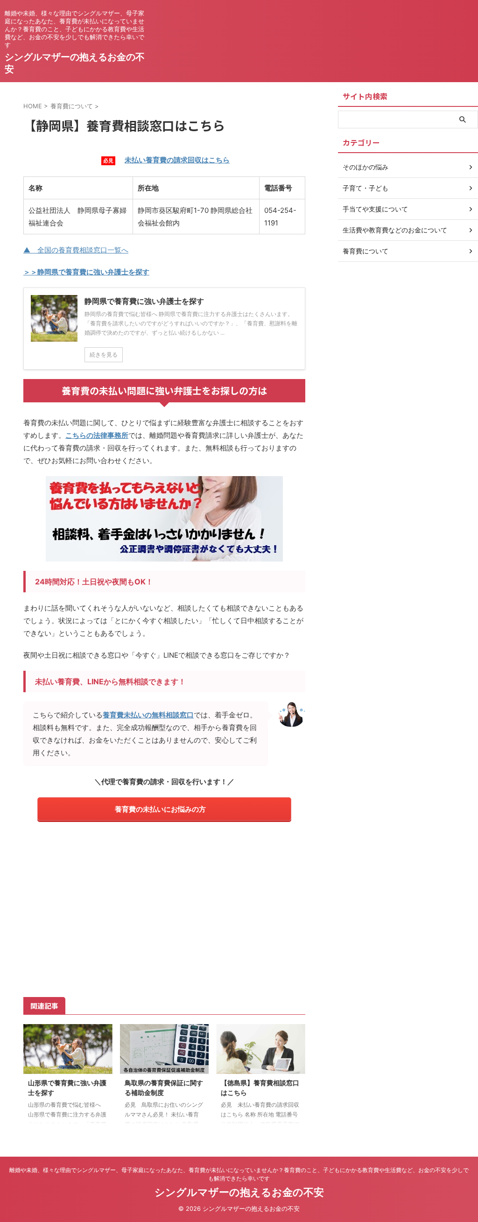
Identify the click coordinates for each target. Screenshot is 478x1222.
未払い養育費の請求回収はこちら (177, 159)
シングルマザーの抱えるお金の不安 (239, 1192)
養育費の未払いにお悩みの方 (160, 809)
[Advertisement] (164, 908)
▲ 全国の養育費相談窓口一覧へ (75, 250)
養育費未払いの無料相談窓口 (148, 714)
